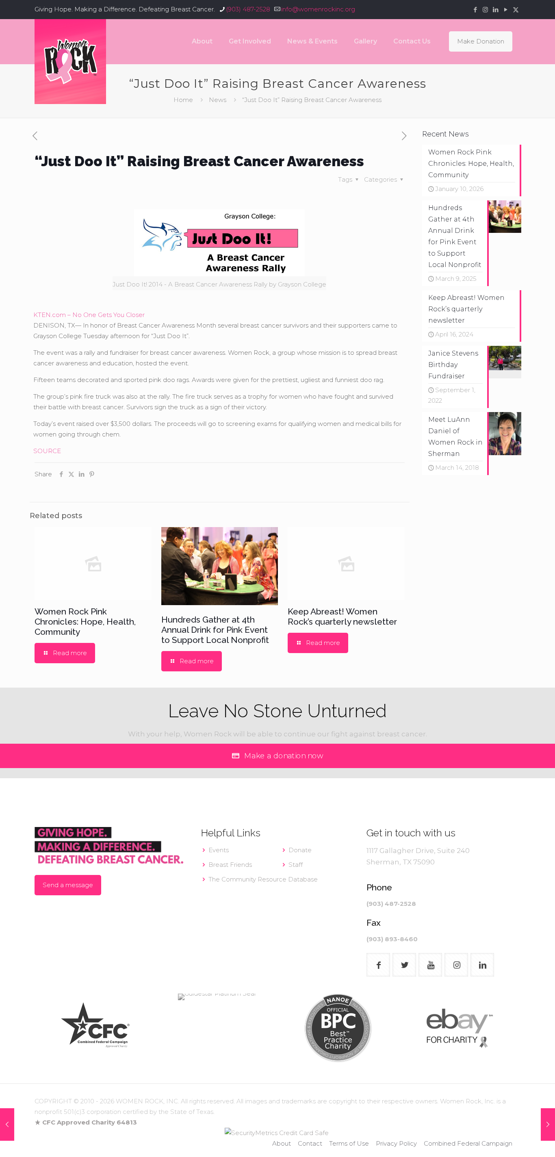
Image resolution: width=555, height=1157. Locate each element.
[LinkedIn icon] (495, 9)
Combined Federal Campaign (468, 1143)
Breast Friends (230, 864)
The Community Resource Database (263, 879)
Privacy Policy (396, 1143)
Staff (295, 864)
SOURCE (47, 451)
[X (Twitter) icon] (516, 9)
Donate (300, 850)
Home (183, 100)
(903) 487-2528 (248, 9)
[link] (95, 1028)
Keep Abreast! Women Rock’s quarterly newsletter (342, 616)
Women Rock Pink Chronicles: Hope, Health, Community (85, 621)
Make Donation (480, 41)
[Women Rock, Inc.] (70, 61)
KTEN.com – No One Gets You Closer (89, 315)
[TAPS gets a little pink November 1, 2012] (548, 1124)
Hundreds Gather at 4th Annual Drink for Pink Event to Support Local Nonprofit (215, 629)
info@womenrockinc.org (318, 9)
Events (218, 850)
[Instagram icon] (485, 9)
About (281, 1143)
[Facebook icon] (475, 9)
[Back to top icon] (516, 1140)
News (217, 100)
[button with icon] (378, 965)
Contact (310, 1143)
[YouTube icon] (506, 9)
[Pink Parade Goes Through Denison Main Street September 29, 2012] (7, 1124)
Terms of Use (349, 1143)
